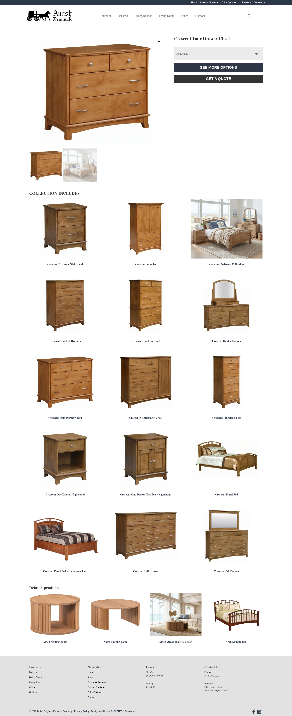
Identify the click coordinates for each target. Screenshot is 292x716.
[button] (159, 41)
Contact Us (259, 2)
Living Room (166, 15)
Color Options (228, 2)
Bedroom (105, 15)
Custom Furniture (209, 2)
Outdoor (200, 15)
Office (184, 15)
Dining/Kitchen (143, 15)
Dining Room (35, 677)
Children (123, 15)
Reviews (246, 2)
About (194, 2)
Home (90, 672)
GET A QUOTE (218, 79)
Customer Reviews (97, 682)
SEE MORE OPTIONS (218, 67)
